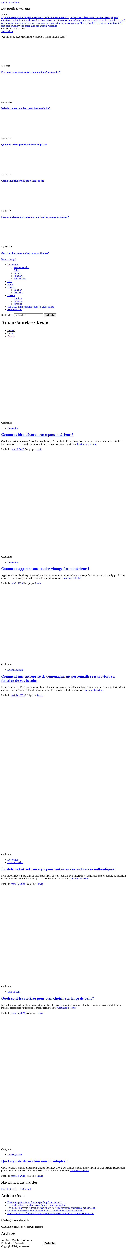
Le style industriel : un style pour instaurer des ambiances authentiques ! (58, 869)
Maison (11, 295)
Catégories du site (10, 1226)
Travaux (11, 287)
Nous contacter (14, 309)
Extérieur (18, 301)
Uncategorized (14, 1154)
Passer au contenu (10, 2)
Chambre (18, 275)
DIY (9, 281)
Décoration (12, 264)
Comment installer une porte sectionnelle (22, 180)
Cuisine (17, 273)
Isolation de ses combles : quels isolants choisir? (25, 108)
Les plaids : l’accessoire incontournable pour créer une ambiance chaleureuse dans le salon (68, 20)
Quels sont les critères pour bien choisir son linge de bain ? (47, 998)
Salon (16, 270)
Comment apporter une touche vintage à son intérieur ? (45, 569)
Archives (5, 1240)
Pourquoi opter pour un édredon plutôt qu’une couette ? (34, 17)
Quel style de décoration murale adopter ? (34, 1161)
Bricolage (18, 292)
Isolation (18, 290)
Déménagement (15, 669)
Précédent (6, 1189)
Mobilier (18, 304)
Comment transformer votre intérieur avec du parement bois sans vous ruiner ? (63, 21)
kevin (39, 449)
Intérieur (18, 298)
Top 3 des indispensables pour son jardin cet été (30, 306)
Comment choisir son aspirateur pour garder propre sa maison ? (35, 217)
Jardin (10, 284)
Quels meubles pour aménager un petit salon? (25, 253)
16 (21, 1189)
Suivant (27, 1189)
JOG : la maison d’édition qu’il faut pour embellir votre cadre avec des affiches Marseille (50, 1213)
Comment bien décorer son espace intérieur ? (37, 435)
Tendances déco (21, 267)
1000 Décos (7, 31)
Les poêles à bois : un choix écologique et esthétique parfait (36, 1205)
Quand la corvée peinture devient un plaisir (24, 144)
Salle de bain (20, 278)
